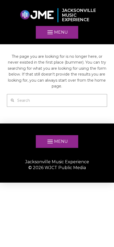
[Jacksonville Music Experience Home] (37, 15)
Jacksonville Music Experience (57, 161)
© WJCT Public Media (57, 167)
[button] (57, 32)
